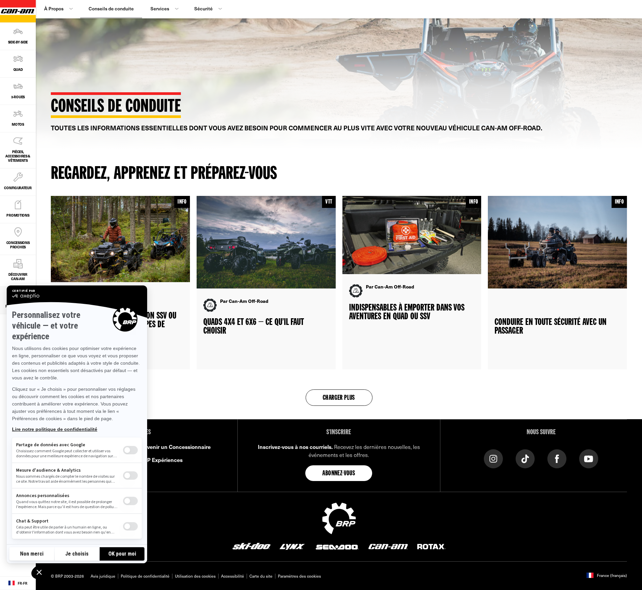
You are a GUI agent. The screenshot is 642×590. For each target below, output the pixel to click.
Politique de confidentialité (145, 576)
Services (159, 8)
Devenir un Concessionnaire (175, 447)
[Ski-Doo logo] (251, 546)
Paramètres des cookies (299, 576)
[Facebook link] (556, 458)
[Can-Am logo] (388, 546)
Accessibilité (232, 576)
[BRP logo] (339, 517)
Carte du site (261, 576)
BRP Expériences (161, 460)
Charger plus (339, 398)
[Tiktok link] (525, 458)
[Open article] (120, 282)
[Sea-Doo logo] (336, 546)
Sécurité (203, 8)
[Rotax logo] (431, 546)
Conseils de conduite (111, 8)
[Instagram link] (493, 458)
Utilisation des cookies (195, 576)
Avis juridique (103, 576)
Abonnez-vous (338, 473)
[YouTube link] (588, 458)
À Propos (54, 8)
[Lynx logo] (292, 546)
